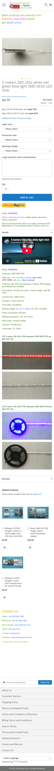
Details (5, 232)
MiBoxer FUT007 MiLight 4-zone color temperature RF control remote (13, 582)
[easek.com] (27, 399)
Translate (23, 761)
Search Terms (9, 726)
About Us (7, 690)
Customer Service (11, 696)
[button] (22, 78)
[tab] (27, 232)
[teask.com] (27, 369)
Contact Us (8, 750)
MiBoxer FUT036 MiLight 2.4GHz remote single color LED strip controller (14, 532)
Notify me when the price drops (17, 118)
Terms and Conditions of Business (20, 714)
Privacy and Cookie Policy (15, 732)
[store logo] (20, 5)
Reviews (6, 478)
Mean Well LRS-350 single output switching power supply (39, 532)
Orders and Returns (12, 744)
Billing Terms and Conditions (17, 720)
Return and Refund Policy (15, 708)
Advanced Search (11, 738)
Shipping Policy (10, 702)
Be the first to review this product (14, 96)
